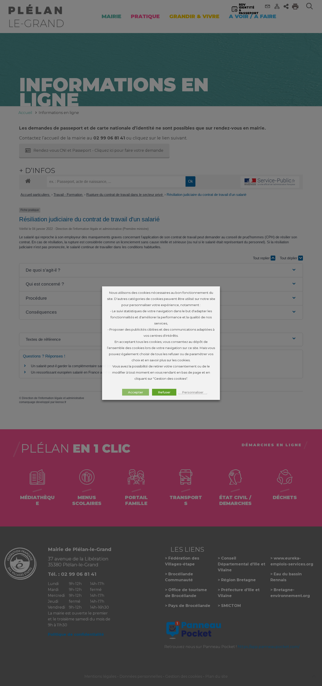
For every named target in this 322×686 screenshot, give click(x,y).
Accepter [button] (135, 392)
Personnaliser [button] (192, 392)
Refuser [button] (164, 392)
